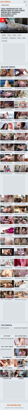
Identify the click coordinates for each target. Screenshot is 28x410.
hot (20, 35)
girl (19, 38)
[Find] (26, 5)
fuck (15, 35)
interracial (13, 38)
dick (24, 38)
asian (4, 35)
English (25, 1)
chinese (5, 40)
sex (10, 35)
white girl (5, 38)
